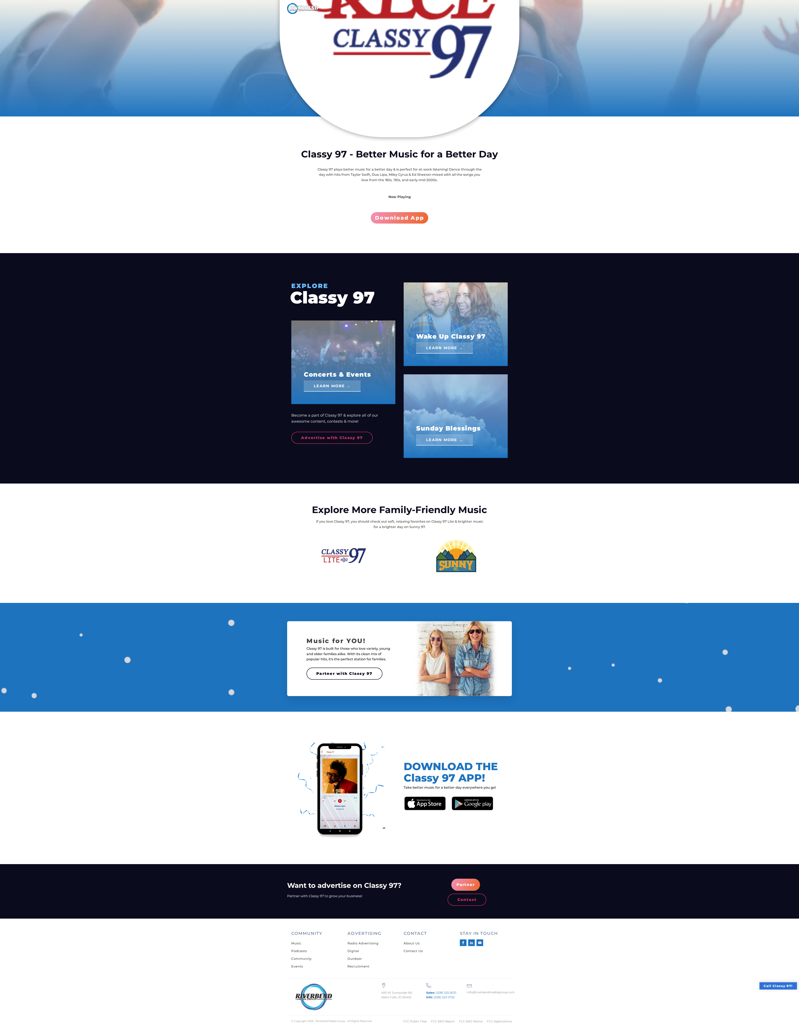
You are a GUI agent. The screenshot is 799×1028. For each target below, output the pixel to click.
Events (297, 966)
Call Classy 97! (778, 986)
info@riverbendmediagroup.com (491, 992)
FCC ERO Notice (471, 1021)
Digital (353, 951)
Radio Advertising (362, 943)
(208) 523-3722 (440, 997)
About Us (412, 943)
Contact (467, 899)
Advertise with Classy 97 (332, 437)
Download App (399, 218)
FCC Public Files (415, 1021)
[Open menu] (505, 10)
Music (296, 943)
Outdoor (354, 959)
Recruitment (358, 966)
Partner (466, 884)
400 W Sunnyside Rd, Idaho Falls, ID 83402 (396, 995)
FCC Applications (499, 1021)
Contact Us (413, 951)
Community (301, 959)
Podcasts (299, 951)
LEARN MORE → (332, 386)
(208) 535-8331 (441, 993)
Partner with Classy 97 (344, 673)
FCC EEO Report (443, 1021)
